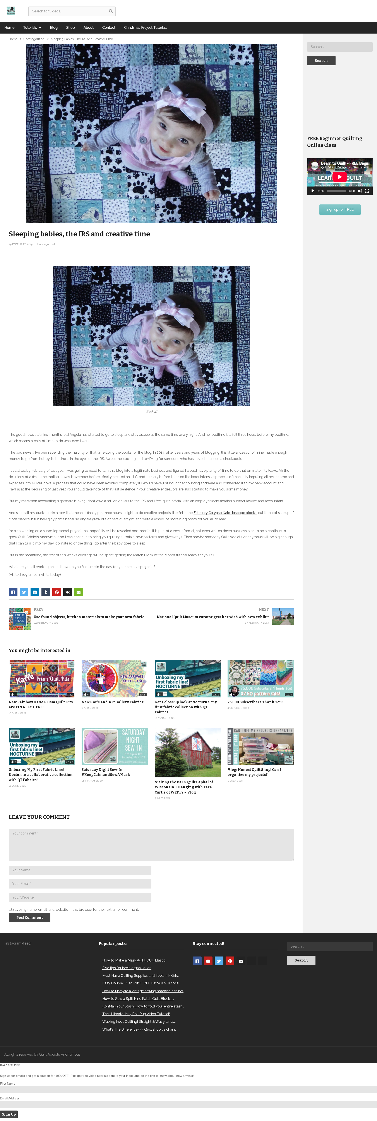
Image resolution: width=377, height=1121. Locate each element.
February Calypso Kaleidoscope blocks (225, 513)
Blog (54, 27)
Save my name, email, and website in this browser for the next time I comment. (75, 909)
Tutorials (30, 27)
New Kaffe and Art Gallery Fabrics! (113, 702)
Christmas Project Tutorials (145, 27)
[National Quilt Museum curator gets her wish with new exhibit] (225, 616)
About (89, 27)
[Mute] (360, 191)
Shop (70, 27)
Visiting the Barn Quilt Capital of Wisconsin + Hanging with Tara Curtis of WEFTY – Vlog (184, 787)
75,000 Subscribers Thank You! (255, 702)
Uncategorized (46, 244)
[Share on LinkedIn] (35, 592)
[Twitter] (219, 960)
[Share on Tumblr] (45, 592)
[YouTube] (208, 960)
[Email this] (78, 592)
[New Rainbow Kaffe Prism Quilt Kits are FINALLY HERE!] (42, 678)
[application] (340, 176)
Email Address (10, 1098)
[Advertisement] (340, 100)
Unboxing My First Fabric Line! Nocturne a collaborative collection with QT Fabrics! (41, 775)
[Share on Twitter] (24, 592)
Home (9, 27)
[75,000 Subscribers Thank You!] (261, 678)
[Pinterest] (230, 960)
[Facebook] (197, 960)
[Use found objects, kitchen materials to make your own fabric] (78, 619)
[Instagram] (251, 960)
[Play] (313, 191)
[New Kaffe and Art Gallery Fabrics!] (115, 678)
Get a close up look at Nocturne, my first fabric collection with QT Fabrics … (186, 707)
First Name (7, 1083)
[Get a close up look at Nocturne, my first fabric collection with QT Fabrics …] (188, 678)
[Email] (240, 960)
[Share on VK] (67, 592)
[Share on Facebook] (13, 592)
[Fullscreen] (367, 191)
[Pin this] (56, 592)
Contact (108, 27)
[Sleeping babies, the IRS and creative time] (115, 746)
